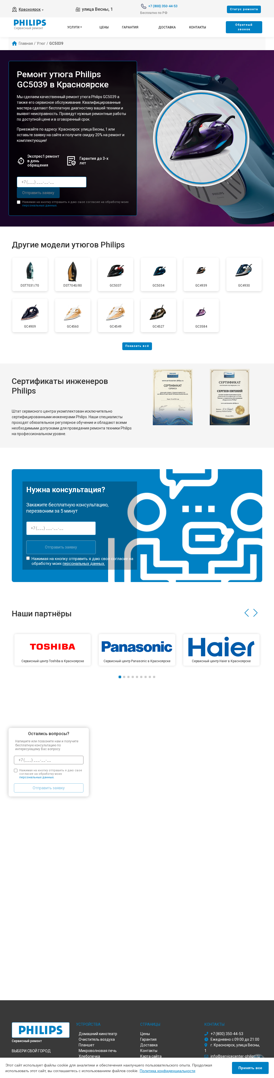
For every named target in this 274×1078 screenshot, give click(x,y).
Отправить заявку (38, 193)
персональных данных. (39, 205)
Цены (104, 27)
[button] (246, 613)
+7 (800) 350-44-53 (162, 6)
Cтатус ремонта (244, 9)
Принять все (250, 1068)
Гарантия (130, 27)
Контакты (197, 27)
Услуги (73, 27)
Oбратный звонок (244, 27)
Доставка (167, 27)
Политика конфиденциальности (167, 1071)
